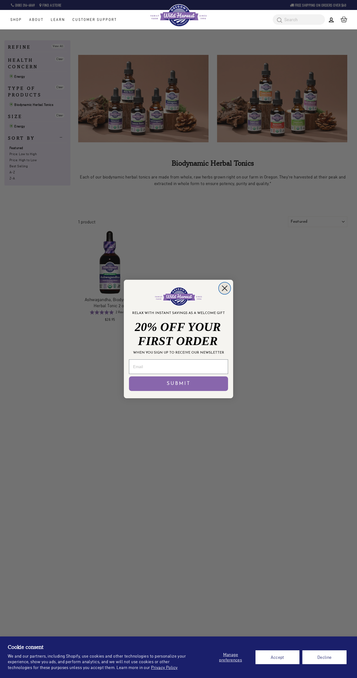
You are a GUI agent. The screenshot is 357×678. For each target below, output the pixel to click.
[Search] (278, 20)
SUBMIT (179, 383)
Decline (324, 657)
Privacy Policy (164, 667)
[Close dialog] (225, 288)
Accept (277, 657)
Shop (16, 20)
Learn (58, 20)
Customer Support (94, 20)
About (36, 20)
